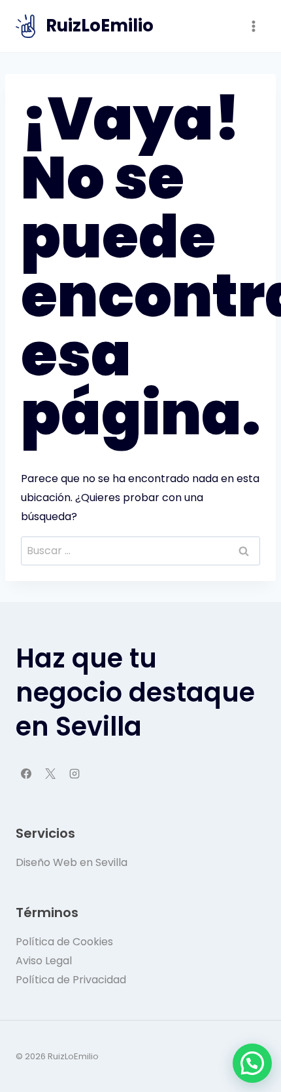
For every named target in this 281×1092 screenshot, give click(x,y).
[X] (50, 773)
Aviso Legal (44, 960)
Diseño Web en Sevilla (71, 862)
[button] (252, 1063)
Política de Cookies (64, 941)
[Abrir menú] (253, 26)
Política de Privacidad (71, 979)
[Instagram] (74, 773)
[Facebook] (26, 773)
